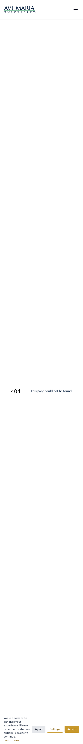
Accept (72, 729)
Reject (39, 729)
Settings (55, 729)
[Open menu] (75, 9)
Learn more (11, 740)
